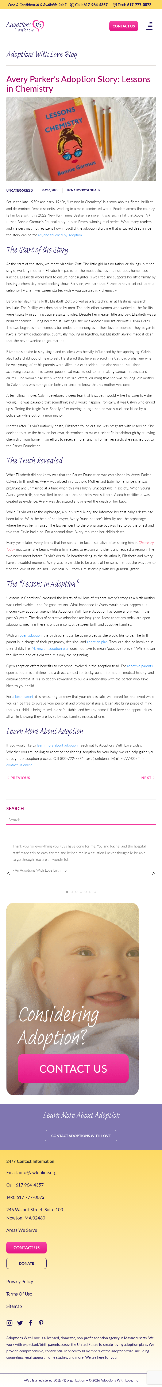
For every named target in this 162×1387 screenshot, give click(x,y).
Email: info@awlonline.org (31, 1172)
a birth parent (22, 696)
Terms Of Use (19, 1294)
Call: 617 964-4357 (25, 1185)
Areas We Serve (21, 1230)
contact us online (19, 764)
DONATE (26, 1263)
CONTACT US (27, 1248)
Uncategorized (19, 190)
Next (146, 777)
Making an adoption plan (50, 648)
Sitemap (14, 1306)
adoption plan (97, 641)
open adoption (31, 635)
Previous (20, 777)
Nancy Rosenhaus (85, 190)
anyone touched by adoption (60, 234)
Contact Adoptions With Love (81, 1135)
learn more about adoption (57, 745)
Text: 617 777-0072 (25, 1197)
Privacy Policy (19, 1281)
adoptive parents (140, 665)
